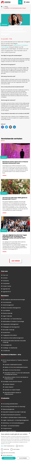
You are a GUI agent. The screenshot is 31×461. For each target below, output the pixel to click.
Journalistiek (6, 310)
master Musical (9, 387)
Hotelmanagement (8, 305)
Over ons (5, 275)
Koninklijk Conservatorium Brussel (12, 381)
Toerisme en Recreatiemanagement (13, 338)
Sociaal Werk (6, 332)
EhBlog (6, 6)
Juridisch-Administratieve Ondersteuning (14, 417)
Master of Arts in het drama (12, 370)
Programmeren (7, 428)
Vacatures (6, 281)
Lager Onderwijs (7, 316)
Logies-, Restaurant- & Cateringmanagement (16, 420)
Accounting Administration (10, 404)
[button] (15, 455)
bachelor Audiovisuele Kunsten (13, 364)
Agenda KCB (6, 289)
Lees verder (16, 261)
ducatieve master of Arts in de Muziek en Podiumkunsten (16, 378)
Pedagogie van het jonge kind (11, 327)
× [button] (29, 433)
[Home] (6, 2)
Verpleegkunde (7, 345)
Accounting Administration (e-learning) (14, 406)
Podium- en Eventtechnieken (11, 426)
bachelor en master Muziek (12, 390)
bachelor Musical (9, 384)
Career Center (7, 286)
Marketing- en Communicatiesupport (13, 423)
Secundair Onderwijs (8, 330)
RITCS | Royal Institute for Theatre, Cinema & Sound (15, 361)
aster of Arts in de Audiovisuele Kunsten (17, 367)
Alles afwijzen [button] (23, 458)
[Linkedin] (14, 127)
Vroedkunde (6, 350)
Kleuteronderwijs (7, 313)
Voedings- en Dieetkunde (10, 348)
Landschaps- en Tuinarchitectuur (12, 319)
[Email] (10, 127)
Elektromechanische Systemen (12, 415)
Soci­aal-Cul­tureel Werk (9, 431)
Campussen (6, 283)
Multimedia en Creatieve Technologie (13, 321)
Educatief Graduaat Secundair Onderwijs (14, 412)
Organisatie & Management (11, 324)
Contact (5, 278)
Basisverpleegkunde (8, 409)
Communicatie (7, 302)
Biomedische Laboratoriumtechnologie (14, 299)
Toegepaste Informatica (10, 335)
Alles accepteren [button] (8, 458)
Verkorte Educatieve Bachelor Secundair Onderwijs (14, 341)
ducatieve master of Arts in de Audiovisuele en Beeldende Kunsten (17, 373)
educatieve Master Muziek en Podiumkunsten (13, 393)
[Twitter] (6, 127)
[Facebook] (2, 127)
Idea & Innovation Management (12, 308)
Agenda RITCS (7, 291)
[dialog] (15, 446)
